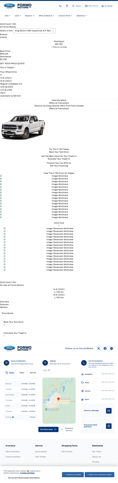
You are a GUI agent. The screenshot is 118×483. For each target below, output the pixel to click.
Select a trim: (6, 31)
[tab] (59, 34)
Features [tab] (4, 304)
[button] (60, 6)
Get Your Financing (59, 166)
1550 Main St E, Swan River (60, 364)
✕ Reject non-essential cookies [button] (99, 475)
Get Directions (48, 430)
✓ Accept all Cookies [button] (73, 475)
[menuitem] (8, 15)
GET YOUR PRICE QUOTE (12, 63)
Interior (3, 37)
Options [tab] (4, 307)
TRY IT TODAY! (7, 68)
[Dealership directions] (59, 401)
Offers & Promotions (59, 108)
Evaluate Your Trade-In (59, 159)
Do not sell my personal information (24, 478)
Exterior (3, 34)
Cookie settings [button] (27, 473)
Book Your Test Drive (59, 152)
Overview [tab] (4, 302)
